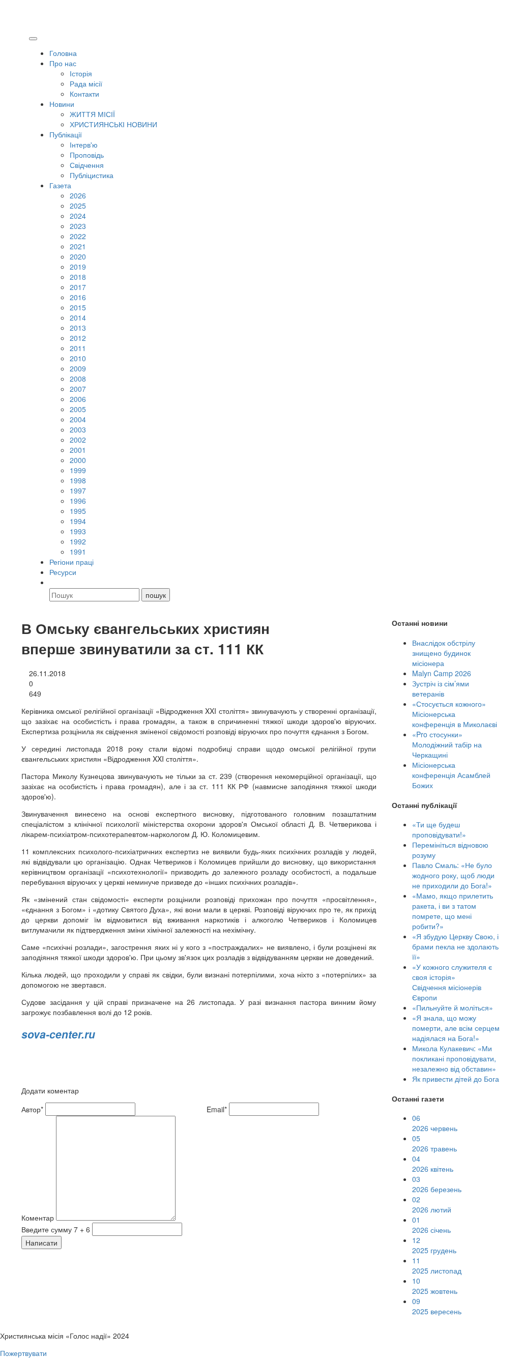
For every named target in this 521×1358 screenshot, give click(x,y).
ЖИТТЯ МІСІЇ (92, 114)
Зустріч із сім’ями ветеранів (440, 688)
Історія (81, 73)
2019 (78, 267)
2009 (78, 368)
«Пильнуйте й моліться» (452, 1007)
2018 (78, 277)
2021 (78, 246)
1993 (78, 531)
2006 (78, 399)
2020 (78, 256)
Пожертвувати (23, 1353)
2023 (78, 226)
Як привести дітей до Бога (455, 1079)
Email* (217, 1109)
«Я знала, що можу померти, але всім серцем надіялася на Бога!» (456, 1028)
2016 (78, 297)
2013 (78, 328)
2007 (78, 389)
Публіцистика (91, 175)
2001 (78, 450)
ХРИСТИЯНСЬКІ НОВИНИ (113, 124)
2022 (78, 236)
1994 (78, 521)
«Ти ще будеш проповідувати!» (439, 829)
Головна (63, 53)
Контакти (84, 94)
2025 (78, 205)
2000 (78, 460)
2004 (78, 419)
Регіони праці (71, 562)
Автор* (32, 1109)
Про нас (62, 63)
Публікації (65, 134)
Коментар (37, 1217)
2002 (78, 440)
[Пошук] (54, 582)
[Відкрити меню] (33, 38)
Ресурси (62, 572)
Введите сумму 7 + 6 (55, 1229)
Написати (41, 1242)
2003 (78, 429)
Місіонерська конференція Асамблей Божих (451, 775)
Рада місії (86, 83)
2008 (78, 378)
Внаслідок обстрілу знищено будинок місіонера (443, 653)
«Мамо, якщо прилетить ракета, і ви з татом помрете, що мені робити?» (452, 910)
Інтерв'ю (84, 144)
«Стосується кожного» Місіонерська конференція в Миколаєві (454, 714)
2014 (78, 317)
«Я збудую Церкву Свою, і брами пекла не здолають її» (455, 946)
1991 (78, 551)
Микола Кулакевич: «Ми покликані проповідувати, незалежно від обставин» (454, 1058)
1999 (78, 470)
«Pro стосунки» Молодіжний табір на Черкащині (447, 744)
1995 (78, 511)
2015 (78, 307)
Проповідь (87, 155)
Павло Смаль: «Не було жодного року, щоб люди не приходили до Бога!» (453, 875)
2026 (78, 195)
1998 (78, 480)
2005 (78, 409)
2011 (78, 348)
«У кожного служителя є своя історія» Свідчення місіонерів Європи (452, 982)
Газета (60, 185)
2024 (78, 216)
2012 (78, 338)
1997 (78, 490)
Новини (61, 104)
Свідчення (87, 165)
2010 (78, 358)
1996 (78, 501)
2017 (78, 287)
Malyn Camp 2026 (441, 673)
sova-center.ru (58, 1034)
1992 (78, 541)
